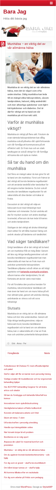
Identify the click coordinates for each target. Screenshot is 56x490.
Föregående (13, 353)
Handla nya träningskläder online (18, 427)
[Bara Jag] (28, 29)
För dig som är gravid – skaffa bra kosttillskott (25, 463)
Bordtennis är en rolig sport (16, 437)
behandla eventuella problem (34, 271)
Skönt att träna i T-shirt (14, 418)
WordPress (26, 487)
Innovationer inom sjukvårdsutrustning (21, 403)
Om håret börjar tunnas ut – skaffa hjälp (22, 468)
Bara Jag (14, 12)
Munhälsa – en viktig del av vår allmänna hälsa (24, 450)
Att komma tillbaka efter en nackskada (21, 472)
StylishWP (48, 487)
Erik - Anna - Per (19, 343)
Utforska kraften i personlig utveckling (21, 422)
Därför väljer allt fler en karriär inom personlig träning (27, 374)
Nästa (47, 353)
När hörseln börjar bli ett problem (18, 432)
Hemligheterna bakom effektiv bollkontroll (22, 408)
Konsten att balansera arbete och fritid (21, 413)
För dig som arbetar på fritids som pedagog (23, 477)
